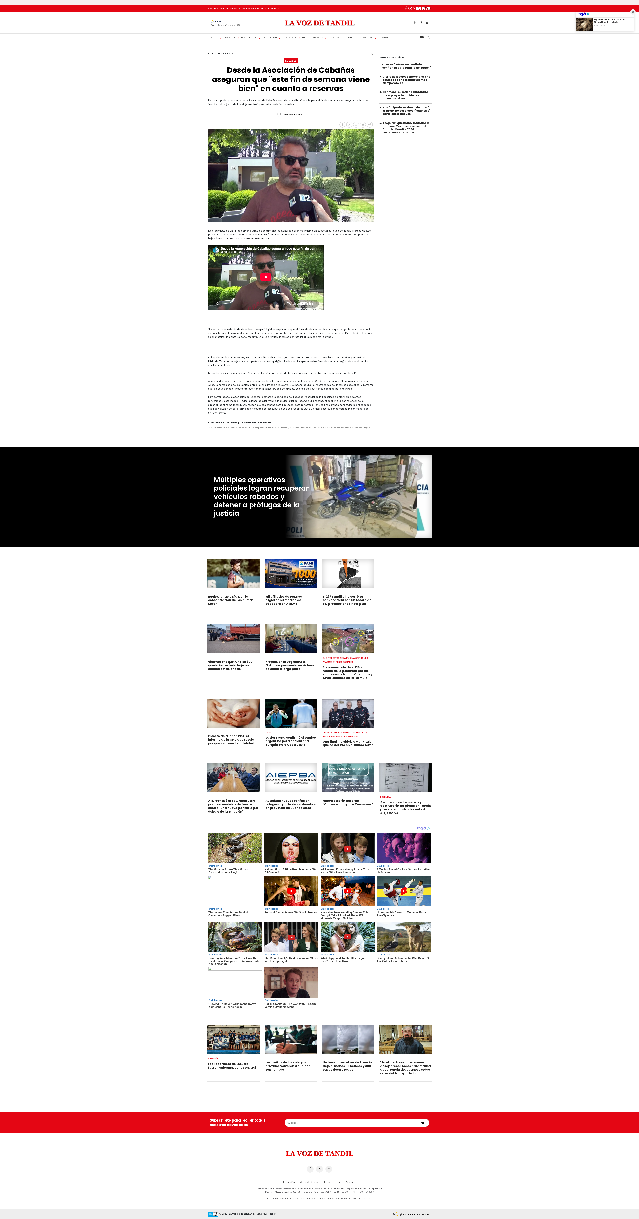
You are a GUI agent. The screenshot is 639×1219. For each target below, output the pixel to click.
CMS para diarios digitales (416, 1214)
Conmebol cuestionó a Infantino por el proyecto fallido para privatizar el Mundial (406, 95)
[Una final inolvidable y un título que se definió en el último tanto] (348, 713)
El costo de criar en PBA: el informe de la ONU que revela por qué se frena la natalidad (231, 739)
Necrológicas (312, 37)
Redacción (289, 1182)
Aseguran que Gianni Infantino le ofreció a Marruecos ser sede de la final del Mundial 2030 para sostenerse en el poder (407, 128)
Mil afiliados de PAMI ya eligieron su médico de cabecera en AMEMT (283, 600)
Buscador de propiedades (223, 8)
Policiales (249, 37)
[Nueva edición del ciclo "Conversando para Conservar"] (348, 777)
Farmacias (365, 37)
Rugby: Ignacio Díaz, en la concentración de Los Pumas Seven (230, 600)
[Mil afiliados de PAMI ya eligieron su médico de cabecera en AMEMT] (291, 573)
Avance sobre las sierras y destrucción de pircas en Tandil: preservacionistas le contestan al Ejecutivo (405, 807)
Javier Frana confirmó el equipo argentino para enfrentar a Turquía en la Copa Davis (290, 741)
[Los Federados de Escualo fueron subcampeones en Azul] (233, 1039)
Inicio (214, 37)
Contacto (351, 1182)
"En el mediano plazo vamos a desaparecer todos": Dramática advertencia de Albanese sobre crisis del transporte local (405, 1067)
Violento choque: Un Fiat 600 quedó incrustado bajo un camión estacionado (230, 665)
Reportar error (332, 1182)
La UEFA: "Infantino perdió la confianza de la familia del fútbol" (406, 66)
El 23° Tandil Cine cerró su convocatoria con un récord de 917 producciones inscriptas (347, 600)
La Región (269, 37)
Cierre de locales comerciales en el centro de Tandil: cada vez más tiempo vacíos (407, 80)
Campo (383, 37)
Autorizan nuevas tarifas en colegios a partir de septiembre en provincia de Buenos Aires (290, 804)
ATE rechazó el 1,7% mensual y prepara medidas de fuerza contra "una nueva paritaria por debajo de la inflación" (233, 806)
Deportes (289, 37)
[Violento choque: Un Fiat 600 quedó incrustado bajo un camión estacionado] (233, 638)
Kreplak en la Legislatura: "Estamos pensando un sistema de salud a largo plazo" (290, 665)
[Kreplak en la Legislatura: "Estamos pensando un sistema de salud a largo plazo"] (291, 638)
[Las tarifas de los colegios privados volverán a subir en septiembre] (291, 1039)
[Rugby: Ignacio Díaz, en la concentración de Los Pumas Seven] (233, 573)
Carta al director (309, 1182)
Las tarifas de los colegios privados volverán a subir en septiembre (287, 1066)
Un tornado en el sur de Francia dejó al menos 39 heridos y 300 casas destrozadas (347, 1066)
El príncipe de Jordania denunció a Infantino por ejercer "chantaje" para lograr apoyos (406, 111)
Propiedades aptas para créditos (261, 8)
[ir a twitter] (421, 22)
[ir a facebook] (414, 22)
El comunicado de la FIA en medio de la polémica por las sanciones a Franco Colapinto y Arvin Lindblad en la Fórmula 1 (347, 672)
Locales (230, 37)
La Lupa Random (340, 37)
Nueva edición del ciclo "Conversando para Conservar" (348, 802)
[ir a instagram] (427, 22)
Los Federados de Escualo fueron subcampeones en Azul (232, 1066)
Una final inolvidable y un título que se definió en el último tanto (348, 743)
